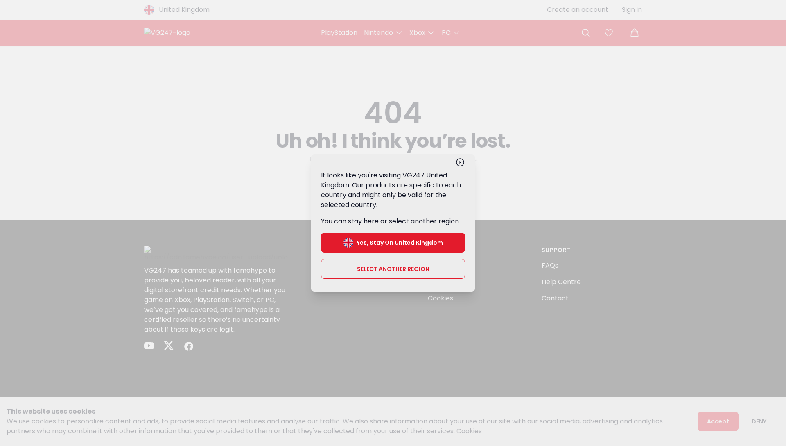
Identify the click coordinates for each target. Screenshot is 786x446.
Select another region (393, 269)
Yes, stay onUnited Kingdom (400, 243)
